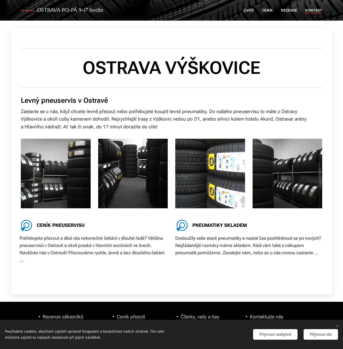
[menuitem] (250, 10)
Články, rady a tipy (200, 317)
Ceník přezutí (131, 317)
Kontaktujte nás (266, 317)
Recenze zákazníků (63, 317)
